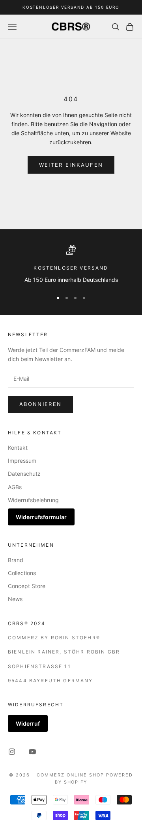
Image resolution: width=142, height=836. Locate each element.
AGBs (15, 487)
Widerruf (28, 723)
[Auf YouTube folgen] (32, 752)
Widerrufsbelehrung (33, 500)
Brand (15, 560)
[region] (71, 264)
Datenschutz (24, 473)
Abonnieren (40, 404)
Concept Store (26, 586)
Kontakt (18, 447)
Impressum (22, 460)
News (15, 599)
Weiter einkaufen (71, 165)
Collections (22, 573)
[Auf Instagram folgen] (12, 752)
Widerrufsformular (41, 517)
